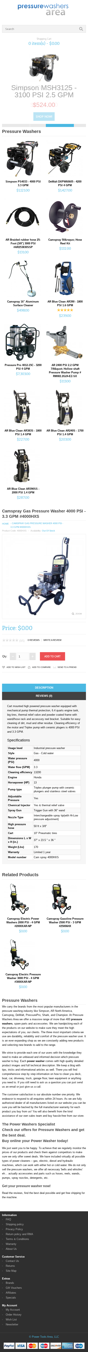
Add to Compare (41, 667)
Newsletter (12, 1324)
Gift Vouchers (14, 1287)
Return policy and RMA (19, 1234)
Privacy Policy (14, 1229)
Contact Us (12, 1260)
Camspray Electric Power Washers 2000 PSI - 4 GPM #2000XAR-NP (23, 922)
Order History (13, 1314)
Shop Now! (44, 116)
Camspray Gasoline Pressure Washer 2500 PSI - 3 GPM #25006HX (65, 922)
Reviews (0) (44, 695)
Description (44, 687)
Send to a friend (67, 667)
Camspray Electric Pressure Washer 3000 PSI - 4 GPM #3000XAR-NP (23, 978)
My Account (13, 1309)
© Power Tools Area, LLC (44, 1336)
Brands (10, 1282)
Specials (11, 1297)
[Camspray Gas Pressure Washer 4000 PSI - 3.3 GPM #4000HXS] (44, 614)
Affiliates (11, 1292)
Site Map (11, 1270)
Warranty (11, 1243)
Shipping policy (15, 1224)
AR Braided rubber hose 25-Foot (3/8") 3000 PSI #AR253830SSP (23, 243)
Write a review (52, 640)
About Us (11, 1248)
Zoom (79, 614)
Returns (10, 1265)
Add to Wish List (16, 667)
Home (5, 523)
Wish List (11, 1319)
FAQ (8, 1219)
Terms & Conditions (17, 1239)
